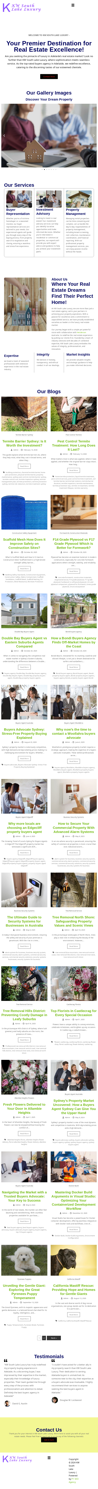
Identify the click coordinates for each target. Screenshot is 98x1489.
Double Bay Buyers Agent (24, 631)
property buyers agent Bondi (82, 678)
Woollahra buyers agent (62, 770)
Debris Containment (28, 577)
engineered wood (61, 580)
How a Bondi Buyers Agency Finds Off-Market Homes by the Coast (73, 642)
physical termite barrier (26, 475)
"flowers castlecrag (61, 1042)
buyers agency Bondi (62, 678)
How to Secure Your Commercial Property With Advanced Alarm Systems (74, 828)
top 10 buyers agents (24, 1232)
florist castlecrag (65, 1044)
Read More (24, 466)
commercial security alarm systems (65, 861)
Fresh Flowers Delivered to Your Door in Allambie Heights (24, 1109)
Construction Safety (12, 577)
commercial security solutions (70, 863)
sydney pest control (20, 477)
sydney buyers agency (79, 1142)
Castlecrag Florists (74, 1004)
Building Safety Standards (15, 575)
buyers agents (40, 1230)
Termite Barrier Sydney (24, 435)
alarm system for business (64, 859)
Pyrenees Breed (30, 1325)
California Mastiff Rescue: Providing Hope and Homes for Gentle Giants (73, 1290)
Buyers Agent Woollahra (73, 723)
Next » (54, 1338)
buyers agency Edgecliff (16, 859)
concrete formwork (65, 577)
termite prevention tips (62, 486)
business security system (85, 859)
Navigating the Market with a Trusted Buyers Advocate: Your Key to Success (24, 1196)
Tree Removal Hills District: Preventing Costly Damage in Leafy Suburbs (24, 1015)
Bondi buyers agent (80, 673)
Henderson (81, 332)
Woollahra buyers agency (85, 767)
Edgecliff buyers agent (11, 861)
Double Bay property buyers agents (27, 678)
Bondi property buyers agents (82, 675)
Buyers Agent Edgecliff (24, 817)
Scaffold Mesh (20, 579)
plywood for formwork (77, 584)
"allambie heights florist (16, 1140)
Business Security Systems (74, 817)
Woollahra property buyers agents (76, 772)
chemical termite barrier (31, 472)
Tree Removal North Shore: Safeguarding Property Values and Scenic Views (73, 921)
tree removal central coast (25, 1048)
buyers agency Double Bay (14, 673)
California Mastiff (73, 1279)
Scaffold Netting (33, 579)
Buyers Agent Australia (24, 723)
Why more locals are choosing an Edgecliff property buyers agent (24, 828)
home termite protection (65, 476)
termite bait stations (73, 481)
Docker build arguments (74, 1235)
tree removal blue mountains (66, 952)
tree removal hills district (66, 955)
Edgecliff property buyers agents (15, 863)
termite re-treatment (80, 486)
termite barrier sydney (37, 477)
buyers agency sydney (61, 1142)
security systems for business (78, 866)
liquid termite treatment (84, 476)
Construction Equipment (35, 575)
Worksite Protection (35, 581)
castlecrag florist (75, 1042)
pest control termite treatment (80, 479)
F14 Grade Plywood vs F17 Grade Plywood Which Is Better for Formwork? (74, 544)
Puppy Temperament (15, 1325)
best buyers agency (14, 1227)
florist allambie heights (18, 1142)
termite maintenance (84, 483)
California (61, 1321)
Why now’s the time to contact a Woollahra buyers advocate (73, 734)
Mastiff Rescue (85, 1321)
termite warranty (81, 488)
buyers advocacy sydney (64, 1140)
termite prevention (24, 481)
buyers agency (28, 1230)
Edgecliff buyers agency (35, 859)
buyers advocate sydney (84, 1140)
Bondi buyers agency (74, 631)
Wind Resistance (20, 581)
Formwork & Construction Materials (74, 533)
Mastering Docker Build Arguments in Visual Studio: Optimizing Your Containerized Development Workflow (73, 1200)
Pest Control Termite (74, 435)
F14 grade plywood (76, 580)
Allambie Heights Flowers (24, 1098)
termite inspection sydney (29, 479)
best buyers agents (30, 1227)
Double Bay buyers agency (36, 673)
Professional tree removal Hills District (20, 1046)
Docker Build (74, 1186)
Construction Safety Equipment (24, 533)
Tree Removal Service (74, 911)
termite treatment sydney (36, 484)
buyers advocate (10, 764)
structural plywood (77, 586)
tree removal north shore (73, 957)
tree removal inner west (86, 955)
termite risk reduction (16, 484)
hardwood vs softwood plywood (73, 582)
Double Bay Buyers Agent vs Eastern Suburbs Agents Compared (24, 642)
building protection (13, 472)
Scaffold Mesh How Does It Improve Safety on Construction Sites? (24, 544)
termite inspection (68, 483)
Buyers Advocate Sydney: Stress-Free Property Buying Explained (24, 734)
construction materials (82, 577)
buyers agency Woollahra (64, 767)
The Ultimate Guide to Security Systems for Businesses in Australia (24, 921)
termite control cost (10, 479)
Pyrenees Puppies (24, 1279)
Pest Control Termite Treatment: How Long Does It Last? (73, 445)
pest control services (59, 479)
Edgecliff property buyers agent (33, 861)
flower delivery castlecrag (82, 1044)
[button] (72, 5)
